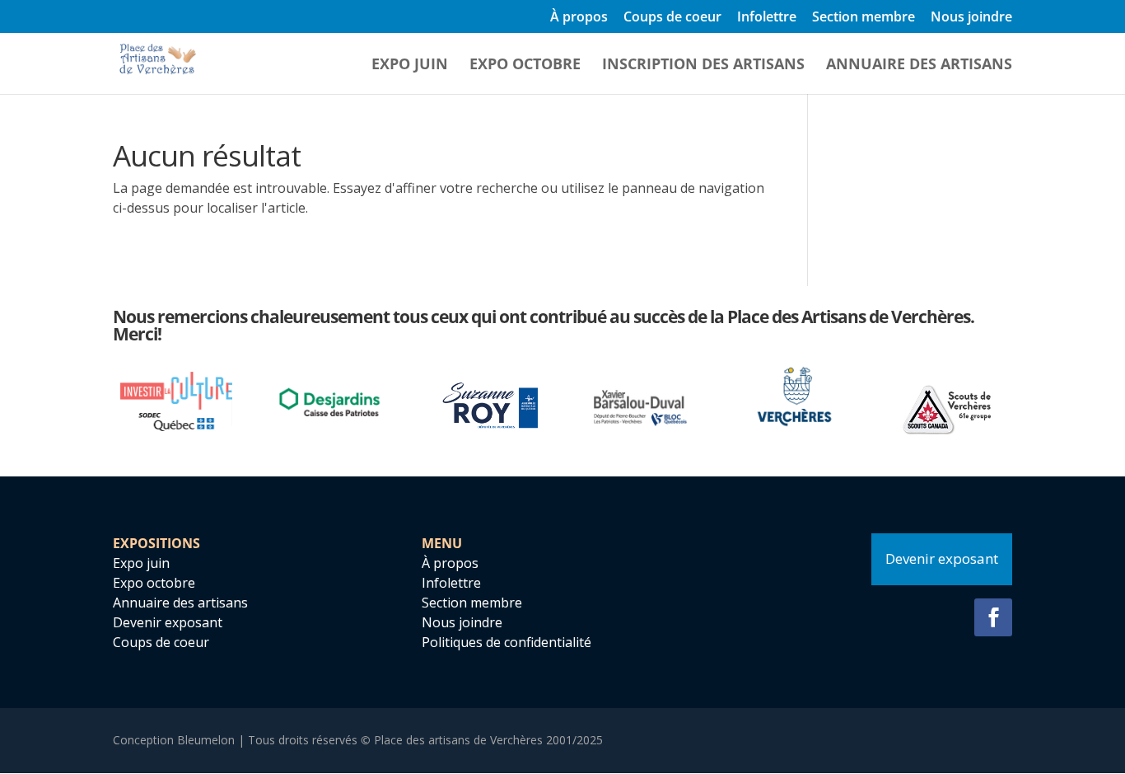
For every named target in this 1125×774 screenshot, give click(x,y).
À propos (579, 18)
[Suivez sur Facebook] (993, 617)
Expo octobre (154, 583)
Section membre (863, 18)
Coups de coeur (672, 18)
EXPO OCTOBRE (525, 65)
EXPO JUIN (409, 65)
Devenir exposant (167, 622)
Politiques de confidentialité (506, 642)
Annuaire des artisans (180, 602)
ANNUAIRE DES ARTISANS (919, 65)
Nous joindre (971, 18)
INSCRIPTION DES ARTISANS (703, 65)
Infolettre (766, 18)
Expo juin (141, 563)
